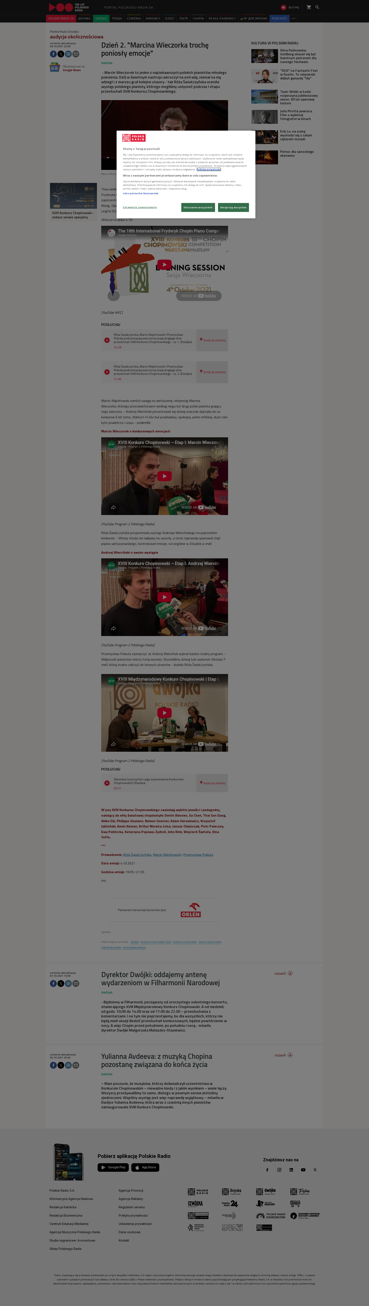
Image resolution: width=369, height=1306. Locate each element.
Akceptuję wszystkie (233, 207)
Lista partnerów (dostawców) (140, 193)
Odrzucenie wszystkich (198, 207)
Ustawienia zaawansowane (140, 207)
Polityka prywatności (209, 169)
